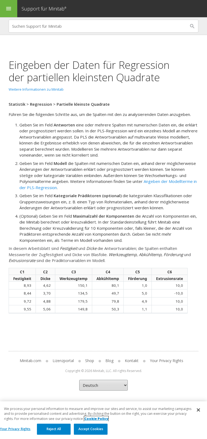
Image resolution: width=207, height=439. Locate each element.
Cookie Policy (96, 418)
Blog (109, 360)
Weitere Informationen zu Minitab (36, 89)
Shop (89, 360)
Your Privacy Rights (15, 429)
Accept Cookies (90, 429)
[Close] (198, 410)
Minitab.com (30, 360)
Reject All (54, 429)
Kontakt (132, 360)
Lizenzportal (63, 360)
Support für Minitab (44, 8)
